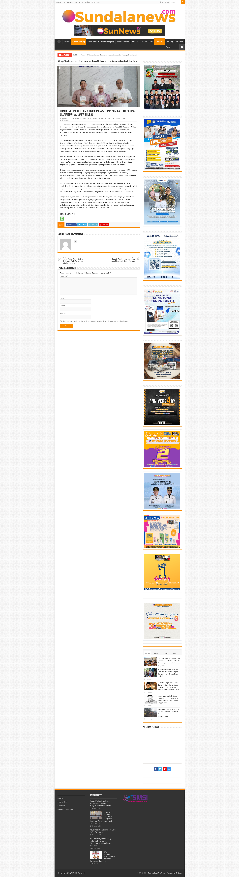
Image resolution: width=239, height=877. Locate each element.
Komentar (64, 276)
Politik (168, 47)
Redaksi (58, 2)
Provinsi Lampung (107, 42)
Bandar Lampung (78, 42)
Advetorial (179, 42)
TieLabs (179, 873)
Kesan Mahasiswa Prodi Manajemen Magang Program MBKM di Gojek (100, 803)
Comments (165, 653)
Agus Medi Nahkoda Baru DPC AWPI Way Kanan (103, 831)
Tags (174, 653)
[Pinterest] (165, 2)
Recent (147, 653)
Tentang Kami (68, 2)
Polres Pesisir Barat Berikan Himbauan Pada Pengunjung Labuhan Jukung (73, 260)
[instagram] (168, 2)
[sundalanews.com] (119, 15)
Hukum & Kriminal (123, 42)
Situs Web (63, 313)
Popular (155, 653)
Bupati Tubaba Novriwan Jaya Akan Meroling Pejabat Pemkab (123, 259)
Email (62, 306)
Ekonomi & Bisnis (147, 42)
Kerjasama (79, 2)
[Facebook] (160, 2)
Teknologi (169, 42)
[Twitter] (163, 2)
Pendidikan (159, 42)
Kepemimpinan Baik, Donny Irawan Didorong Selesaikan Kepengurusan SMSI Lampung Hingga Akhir (107, 55)
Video (136, 42)
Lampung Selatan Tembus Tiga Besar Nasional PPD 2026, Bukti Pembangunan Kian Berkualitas (169, 660)
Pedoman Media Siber (92, 2)
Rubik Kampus (105, 118)
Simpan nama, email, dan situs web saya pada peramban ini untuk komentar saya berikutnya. (95, 321)
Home (59, 41)
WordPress (161, 873)
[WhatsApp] (62, 219)
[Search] (183, 2)
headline (89, 118)
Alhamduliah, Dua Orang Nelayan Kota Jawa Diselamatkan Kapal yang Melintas (100, 842)
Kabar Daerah (92, 42)
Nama (62, 298)
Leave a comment (120, 118)
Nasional (67, 42)
